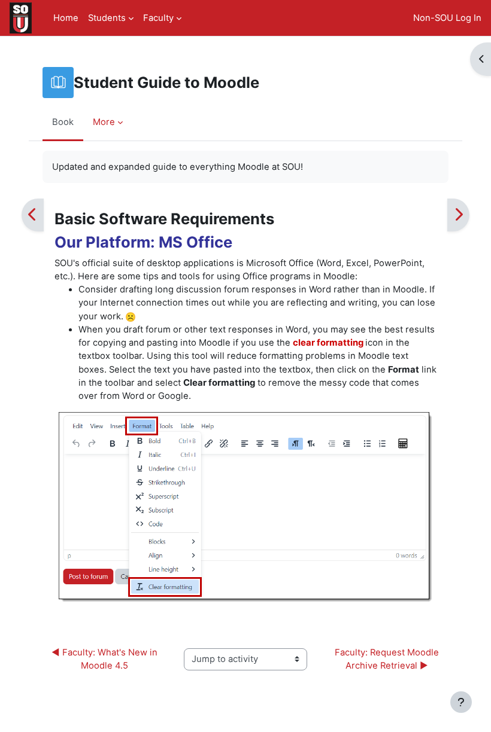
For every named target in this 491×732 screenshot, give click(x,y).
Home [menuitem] (65, 18)
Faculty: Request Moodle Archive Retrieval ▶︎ (388, 659)
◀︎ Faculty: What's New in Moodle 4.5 (105, 659)
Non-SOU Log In (447, 18)
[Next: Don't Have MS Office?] (458, 215)
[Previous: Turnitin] (33, 215)
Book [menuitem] (63, 122)
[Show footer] (461, 702)
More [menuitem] (104, 122)
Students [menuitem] (107, 18)
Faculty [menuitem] (158, 18)
